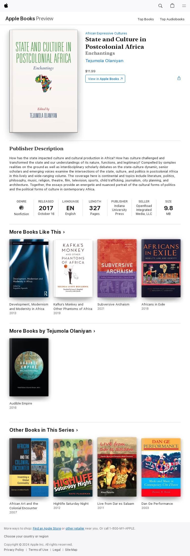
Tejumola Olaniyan (104, 60)
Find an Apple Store (47, 528)
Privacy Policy (14, 550)
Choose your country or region (26, 536)
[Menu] (184, 6)
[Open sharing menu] (179, 79)
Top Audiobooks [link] (172, 19)
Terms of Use (38, 550)
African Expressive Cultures (106, 33)
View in (103, 79)
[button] (160, 6)
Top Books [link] (146, 19)
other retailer (75, 528)
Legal (57, 550)
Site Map (71, 550)
